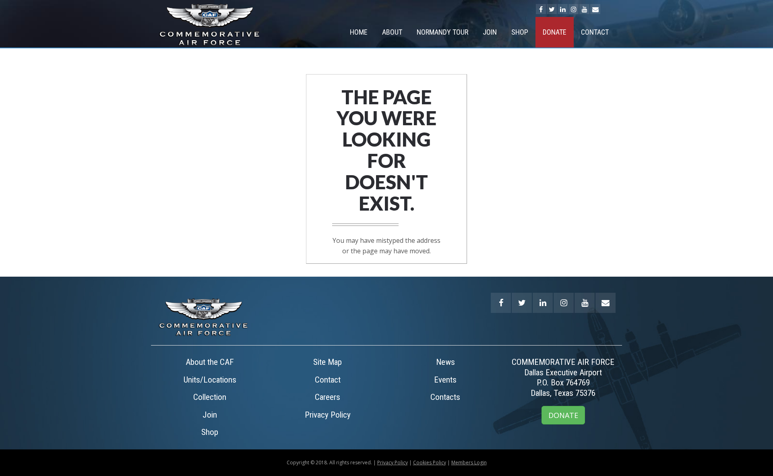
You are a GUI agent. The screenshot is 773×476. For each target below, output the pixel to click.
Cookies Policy (429, 462)
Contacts (445, 397)
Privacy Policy (328, 415)
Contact (595, 32)
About (392, 32)
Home (359, 32)
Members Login (469, 462)
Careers (327, 397)
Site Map (327, 362)
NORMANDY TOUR (442, 32)
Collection (209, 397)
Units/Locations (210, 380)
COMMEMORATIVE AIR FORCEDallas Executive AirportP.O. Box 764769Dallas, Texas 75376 (563, 377)
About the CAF (210, 362)
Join (490, 32)
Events (445, 380)
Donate (554, 32)
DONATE (563, 415)
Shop (519, 32)
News (445, 362)
